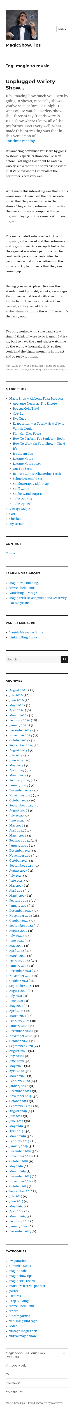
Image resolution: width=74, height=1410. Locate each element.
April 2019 (16, 1131)
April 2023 (16, 890)
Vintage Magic (19, 508)
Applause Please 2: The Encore (35, 403)
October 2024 (19, 800)
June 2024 (16, 820)
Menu (62, 28)
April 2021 (16, 1011)
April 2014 (16, 1211)
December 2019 (20, 1091)
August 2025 (18, 750)
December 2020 (20, 1031)
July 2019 (15, 1116)
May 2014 (16, 1206)
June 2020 (16, 1061)
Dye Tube (19, 418)
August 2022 (18, 930)
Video (13, 1326)
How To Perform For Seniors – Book (38, 438)
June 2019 (16, 1121)
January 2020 (18, 1086)
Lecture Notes (23, 458)
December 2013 (20, 1231)
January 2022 (18, 965)
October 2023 (18, 860)
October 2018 (18, 1161)
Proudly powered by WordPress (46, 1403)
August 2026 (18, 690)
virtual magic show (22, 1336)
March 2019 (17, 1136)
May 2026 (16, 705)
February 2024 (19, 840)
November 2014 (20, 1181)
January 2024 (18, 845)
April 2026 (16, 710)
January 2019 (18, 1146)
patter (13, 1291)
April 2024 (16, 830)
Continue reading (20, 141)
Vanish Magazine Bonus (26, 632)
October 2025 (19, 740)
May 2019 (16, 1126)
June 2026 (16, 700)
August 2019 (18, 1111)
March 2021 (17, 1016)
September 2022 (21, 925)
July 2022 (16, 935)
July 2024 (16, 815)
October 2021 (18, 981)
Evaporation (18, 1261)
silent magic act (37, 369)
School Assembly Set (27, 478)
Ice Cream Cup (23, 453)
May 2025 (16, 765)
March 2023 (17, 895)
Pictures (15, 1296)
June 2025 (16, 760)
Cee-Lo (18, 413)
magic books (18, 1271)
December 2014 (20, 1176)
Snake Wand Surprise (28, 493)
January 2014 (18, 1226)
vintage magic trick (23, 1331)
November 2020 (20, 1036)
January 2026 (18, 725)
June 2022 (16, 940)
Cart (12, 514)
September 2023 (21, 865)
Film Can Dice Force (27, 433)
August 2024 (18, 810)
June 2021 (16, 1001)
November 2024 (20, 795)
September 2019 (21, 1106)
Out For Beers (22, 468)
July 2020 (16, 1056)
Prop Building (19, 1301)
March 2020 (17, 1076)
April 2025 (16, 770)
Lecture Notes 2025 (27, 463)
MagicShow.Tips (23, 45)
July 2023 (15, 875)
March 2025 (17, 775)
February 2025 (19, 780)
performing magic (16, 369)
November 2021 (20, 976)
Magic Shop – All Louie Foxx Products (36, 398)
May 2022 (16, 945)
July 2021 (15, 996)
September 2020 (21, 1046)
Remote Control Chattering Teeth (37, 473)
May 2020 (16, 1066)
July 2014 (15, 1196)
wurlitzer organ (57, 369)
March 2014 (17, 1216)
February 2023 (19, 900)
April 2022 (16, 950)
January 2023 (18, 905)
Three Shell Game (22, 588)
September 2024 (21, 805)
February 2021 (19, 1021)
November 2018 (20, 1156)
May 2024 (16, 825)
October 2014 (18, 1186)
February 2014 (19, 1221)
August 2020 (18, 1051)
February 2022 (19, 960)
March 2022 (17, 955)
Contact (11, 553)
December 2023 (20, 850)
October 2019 (18, 1101)
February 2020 (19, 1081)
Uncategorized (19, 1316)
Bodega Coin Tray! (26, 408)
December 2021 (20, 971)
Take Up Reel (22, 503)
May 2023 (16, 885)
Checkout (16, 519)
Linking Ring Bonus (23, 637)
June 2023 (16, 880)
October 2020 (19, 1041)
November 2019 (20, 1096)
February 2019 (19, 1141)
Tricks (13, 1311)
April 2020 (16, 1071)
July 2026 (16, 695)
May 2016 (16, 1166)
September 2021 (20, 986)
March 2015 (17, 1171)
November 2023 (20, 855)
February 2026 (19, 720)
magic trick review (22, 1281)
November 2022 (20, 915)
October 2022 (19, 920)
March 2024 (17, 835)
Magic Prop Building (23, 583)
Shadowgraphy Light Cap (31, 483)
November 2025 (20, 735)
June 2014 (16, 1201)
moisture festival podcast (27, 1286)
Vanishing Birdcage (23, 593)
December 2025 (20, 730)
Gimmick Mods (20, 1266)
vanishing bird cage (23, 1321)
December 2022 (20, 910)
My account (17, 524)
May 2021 (16, 1006)
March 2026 (18, 715)
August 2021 (18, 991)
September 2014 (20, 1191)
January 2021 (18, 1026)
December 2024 (20, 790)
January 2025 (18, 785)
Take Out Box (22, 498)
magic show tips (33, 365)
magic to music (55, 365)
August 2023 (18, 870)
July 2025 (16, 755)
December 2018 (20, 1151)
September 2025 (21, 745)
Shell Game (21, 488)
